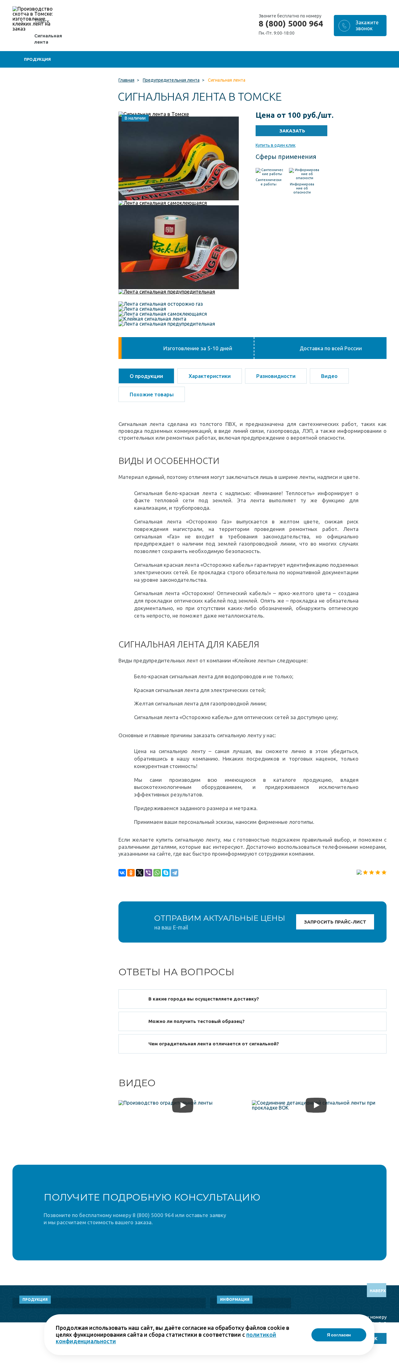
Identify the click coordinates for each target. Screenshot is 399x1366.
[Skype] (166, 872)
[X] (139, 872)
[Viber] (148, 872)
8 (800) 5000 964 (291, 24)
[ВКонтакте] (122, 872)
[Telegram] (174, 872)
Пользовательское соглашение (342, 1363)
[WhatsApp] (157, 872)
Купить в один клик (276, 145)
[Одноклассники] (131, 872)
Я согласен (339, 1334)
